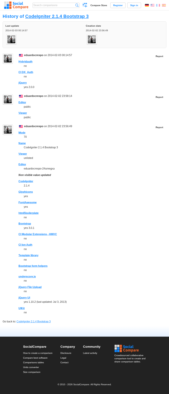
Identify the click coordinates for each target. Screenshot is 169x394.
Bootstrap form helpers (33, 266)
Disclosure (65, 353)
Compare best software (35, 357)
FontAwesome (27, 202)
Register (118, 5)
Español (164, 5)
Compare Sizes (98, 5)
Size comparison (31, 372)
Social (130, 349)
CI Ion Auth (25, 244)
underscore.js (27, 276)
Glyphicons (25, 191)
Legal (63, 357)
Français (158, 5)
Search (77, 5)
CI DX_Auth (25, 72)
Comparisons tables (33, 362)
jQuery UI (24, 297)
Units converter (31, 367)
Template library (28, 255)
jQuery (22, 82)
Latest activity (90, 353)
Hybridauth (25, 61)
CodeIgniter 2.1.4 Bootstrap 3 (57, 16)
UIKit (21, 308)
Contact (64, 362)
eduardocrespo (33, 55)
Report (159, 56)
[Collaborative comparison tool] (16, 5)
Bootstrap (24, 223)
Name (22, 143)
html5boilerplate (28, 213)
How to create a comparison (37, 353)
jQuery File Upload (30, 287)
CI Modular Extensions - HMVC (37, 234)
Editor (22, 102)
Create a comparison (85, 5)
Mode (21, 132)
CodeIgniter (25, 181)
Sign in (134, 5)
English (152, 5)
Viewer (22, 113)
